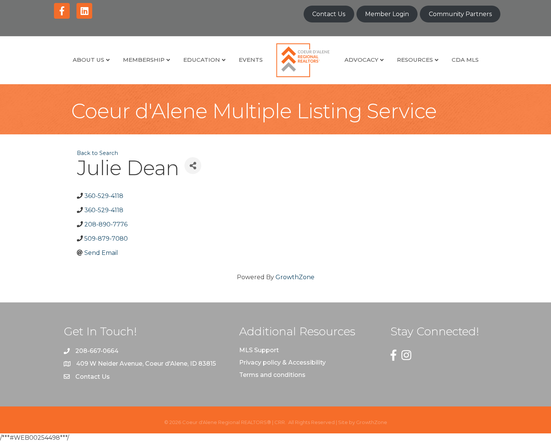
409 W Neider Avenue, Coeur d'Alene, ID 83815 (146, 363)
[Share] (192, 165)
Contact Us (328, 14)
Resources (415, 59)
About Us (88, 59)
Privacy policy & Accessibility (282, 362)
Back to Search (97, 153)
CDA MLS (465, 59)
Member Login (387, 14)
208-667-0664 (96, 350)
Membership (144, 59)
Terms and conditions (272, 374)
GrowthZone (295, 277)
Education (201, 59)
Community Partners (460, 14)
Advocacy (361, 59)
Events (251, 59)
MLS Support (259, 350)
